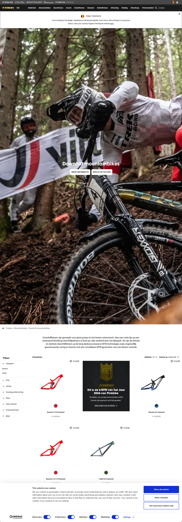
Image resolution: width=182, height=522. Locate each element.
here (112, 24)
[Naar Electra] (20, 2)
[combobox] (167, 7)
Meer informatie (80, 172)
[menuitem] (32, 7)
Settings (127, 517)
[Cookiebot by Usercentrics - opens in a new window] (16, 517)
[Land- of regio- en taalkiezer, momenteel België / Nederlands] (173, 2)
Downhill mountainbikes (39, 328)
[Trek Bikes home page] (7, 2)
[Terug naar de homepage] (3, 328)
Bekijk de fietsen (102, 172)
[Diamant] (48, 2)
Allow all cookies (161, 489)
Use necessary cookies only (161, 506)
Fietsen (9, 328)
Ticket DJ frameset (106, 479)
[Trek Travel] (64, 2)
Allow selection (161, 498)
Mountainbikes (20, 328)
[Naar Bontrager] (34, 2)
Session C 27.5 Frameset (55, 479)
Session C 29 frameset (56, 412)
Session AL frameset (156, 412)
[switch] (71, 517)
